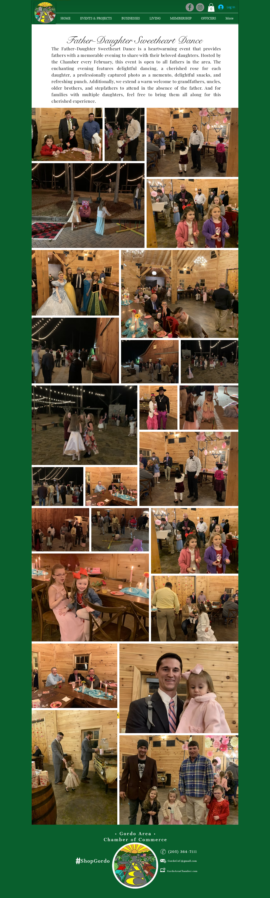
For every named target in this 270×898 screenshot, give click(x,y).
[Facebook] (190, 7)
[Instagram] (200, 7)
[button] (211, 7)
